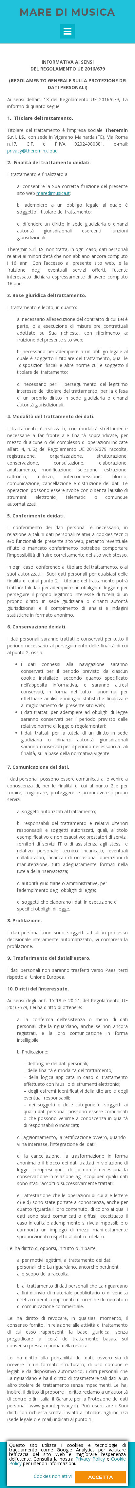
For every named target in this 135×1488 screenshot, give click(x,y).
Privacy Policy (90, 1459)
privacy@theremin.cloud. (33, 151)
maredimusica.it (53, 193)
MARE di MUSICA (67, 12)
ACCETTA (100, 1477)
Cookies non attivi (53, 1476)
